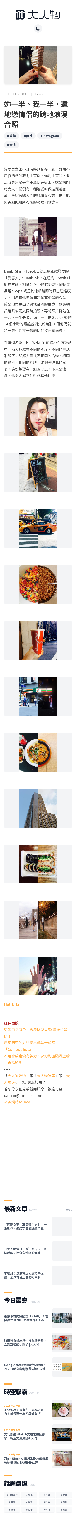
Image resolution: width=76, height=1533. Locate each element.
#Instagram (50, 135)
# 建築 (46, 1502)
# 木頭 (64, 1509)
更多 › (69, 1210)
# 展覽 (29, 1502)
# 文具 (64, 1494)
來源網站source (17, 1101)
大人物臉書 (46, 1075)
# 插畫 (12, 1502)
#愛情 (11, 135)
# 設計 (64, 1502)
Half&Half (13, 1004)
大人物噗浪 (17, 1075)
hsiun (39, 94)
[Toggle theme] (38, 28)
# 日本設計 (12, 1494)
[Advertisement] (38, 1149)
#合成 (11, 144)
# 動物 (12, 1509)
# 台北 (46, 1494)
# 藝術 (46, 1509)
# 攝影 (29, 1494)
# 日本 (29, 1509)
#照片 (28, 135)
